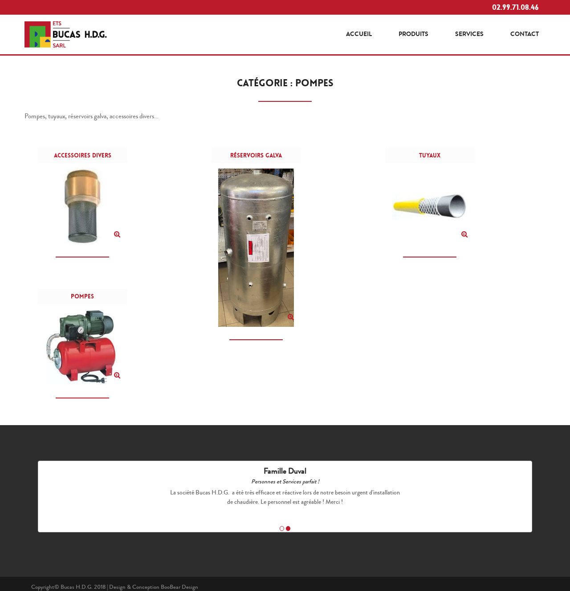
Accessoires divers (82, 155)
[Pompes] (117, 375)
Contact (524, 34)
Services (469, 34)
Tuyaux (429, 155)
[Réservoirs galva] (291, 317)
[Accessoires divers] (117, 234)
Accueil (359, 34)
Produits (413, 34)
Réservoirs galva (256, 155)
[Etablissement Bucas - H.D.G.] (65, 33)
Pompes (82, 296)
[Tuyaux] (464, 234)
